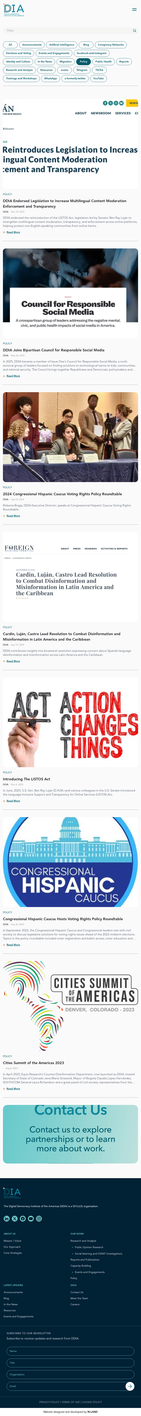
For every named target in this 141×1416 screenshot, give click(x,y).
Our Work (77, 1234)
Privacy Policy (49, 1402)
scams (64, 70)
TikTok (99, 70)
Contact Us (76, 1292)
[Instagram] (39, 1219)
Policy (83, 61)
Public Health (103, 61)
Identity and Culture (18, 61)
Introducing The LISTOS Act (26, 779)
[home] (14, 9)
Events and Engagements (54, 53)
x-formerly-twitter (75, 78)
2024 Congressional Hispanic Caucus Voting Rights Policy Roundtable (62, 494)
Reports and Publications (84, 1260)
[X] (15, 1219)
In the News (45, 61)
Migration (66, 61)
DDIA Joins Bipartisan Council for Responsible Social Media (53, 350)
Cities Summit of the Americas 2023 (33, 1063)
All (10, 45)
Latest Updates (13, 1285)
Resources (46, 70)
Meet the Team (79, 1298)
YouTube (98, 78)
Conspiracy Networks (111, 45)
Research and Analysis (19, 70)
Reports (124, 61)
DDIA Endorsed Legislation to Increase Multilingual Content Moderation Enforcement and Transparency (64, 204)
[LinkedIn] (7, 1219)
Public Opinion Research (89, 1247)
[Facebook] (23, 1219)
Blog (86, 45)
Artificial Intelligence (61, 45)
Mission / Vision (12, 1241)
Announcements (31, 45)
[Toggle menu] (134, 9)
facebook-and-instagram (91, 53)
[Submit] (130, 1386)
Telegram (81, 70)
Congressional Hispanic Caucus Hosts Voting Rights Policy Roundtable (63, 919)
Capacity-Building (80, 1266)
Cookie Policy (92, 1402)
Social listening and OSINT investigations (98, 1254)
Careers (74, 1304)
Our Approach (12, 1247)
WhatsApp (50, 78)
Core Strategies (13, 1253)
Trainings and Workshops (21, 78)
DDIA (73, 1285)
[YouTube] (31, 1219)
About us (9, 1234)
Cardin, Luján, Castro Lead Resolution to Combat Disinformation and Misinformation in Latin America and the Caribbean (61, 637)
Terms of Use (71, 1402)
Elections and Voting (18, 53)
